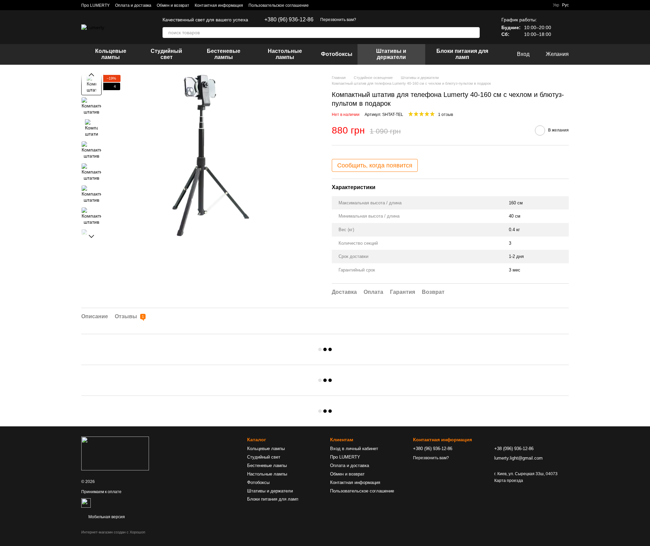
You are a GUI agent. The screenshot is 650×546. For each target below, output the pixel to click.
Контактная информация (219, 5)
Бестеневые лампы (223, 54)
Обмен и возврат (173, 5)
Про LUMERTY (95, 5)
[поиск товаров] (474, 32)
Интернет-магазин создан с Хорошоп (113, 532)
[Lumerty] (115, 453)
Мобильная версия (106, 516)
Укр (556, 5)
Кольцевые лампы (110, 54)
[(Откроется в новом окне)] (86, 502)
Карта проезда (508, 480)
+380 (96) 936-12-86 (288, 19)
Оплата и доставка (133, 5)
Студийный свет (166, 54)
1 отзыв (445, 114)
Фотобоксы (336, 54)
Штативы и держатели (391, 54)
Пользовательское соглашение (278, 5)
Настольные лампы (285, 54)
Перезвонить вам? (338, 19)
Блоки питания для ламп (462, 54)
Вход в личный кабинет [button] (354, 448)
